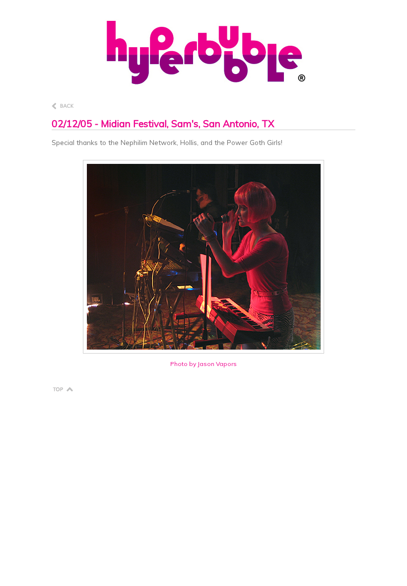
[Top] (62, 388)
